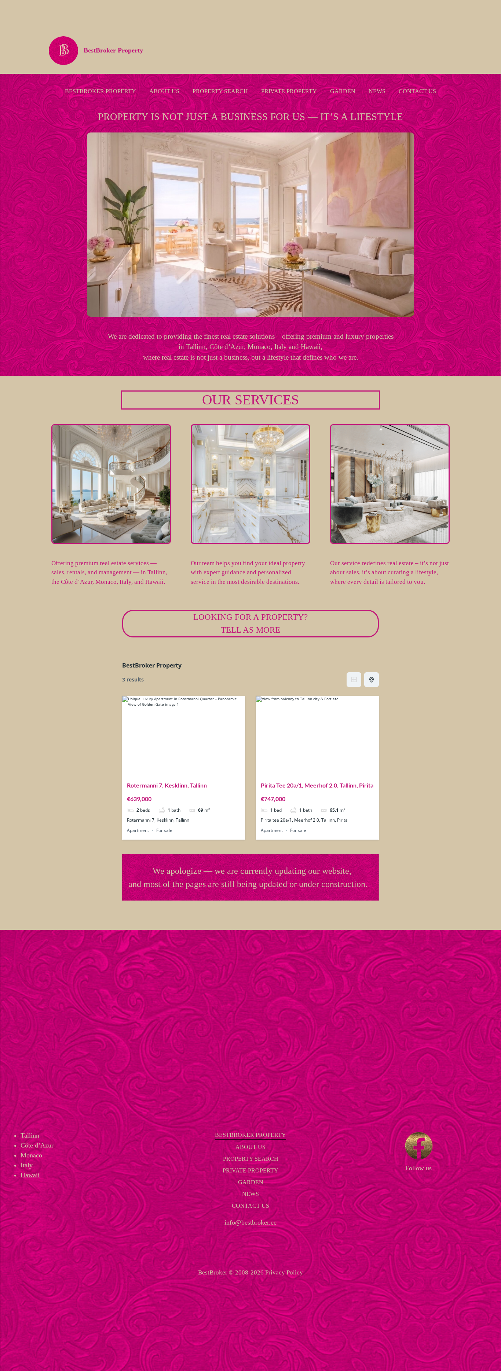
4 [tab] (190, 770)
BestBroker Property (113, 50)
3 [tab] (183, 770)
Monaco (31, 1155)
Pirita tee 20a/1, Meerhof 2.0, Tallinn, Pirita (317, 785)
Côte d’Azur (37, 1145)
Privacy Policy (284, 1272)
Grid (354, 679)
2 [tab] (177, 770)
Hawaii (30, 1175)
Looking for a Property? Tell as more (250, 623)
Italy (27, 1165)
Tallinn (30, 1135)
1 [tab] (170, 770)
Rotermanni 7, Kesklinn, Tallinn (167, 785)
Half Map (371, 679)
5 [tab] (196, 770)
